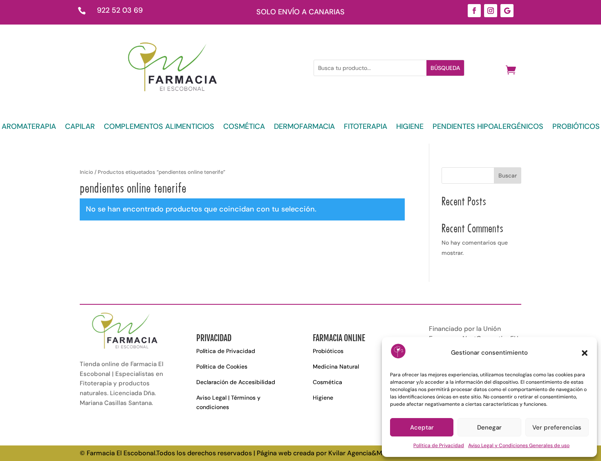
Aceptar (422, 427)
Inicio (86, 172)
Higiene (323, 397)
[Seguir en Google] (507, 10)
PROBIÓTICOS (576, 127)
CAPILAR (80, 127)
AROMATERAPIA (29, 127)
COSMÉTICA (244, 127)
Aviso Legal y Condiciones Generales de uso (519, 445)
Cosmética (327, 382)
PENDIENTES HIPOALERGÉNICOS (488, 127)
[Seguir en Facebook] (474, 10)
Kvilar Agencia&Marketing (367, 453)
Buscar (507, 175)
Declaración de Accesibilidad (235, 382)
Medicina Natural (336, 366)
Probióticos (328, 351)
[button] (585, 353)
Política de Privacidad (438, 445)
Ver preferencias (556, 427)
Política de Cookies (221, 366)
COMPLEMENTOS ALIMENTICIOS (159, 127)
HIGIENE (410, 127)
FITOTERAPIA (365, 127)
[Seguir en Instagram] (490, 10)
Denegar (489, 427)
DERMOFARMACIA (304, 127)
